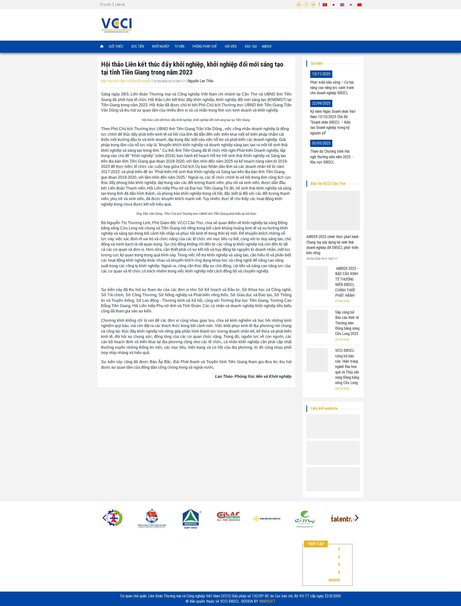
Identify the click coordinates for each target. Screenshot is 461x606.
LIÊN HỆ (120, 4)
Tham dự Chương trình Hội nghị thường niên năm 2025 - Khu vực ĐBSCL (331, 156)
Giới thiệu (116, 46)
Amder (267, 46)
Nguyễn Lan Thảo (200, 81)
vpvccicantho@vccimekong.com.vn (133, 564)
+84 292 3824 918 (128, 553)
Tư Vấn (179, 46)
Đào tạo (251, 46)
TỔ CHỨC (105, 4)
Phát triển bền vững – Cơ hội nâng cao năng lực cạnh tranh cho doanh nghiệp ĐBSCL (332, 87)
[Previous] (105, 518)
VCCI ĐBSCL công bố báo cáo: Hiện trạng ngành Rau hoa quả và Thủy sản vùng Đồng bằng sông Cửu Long (347, 366)
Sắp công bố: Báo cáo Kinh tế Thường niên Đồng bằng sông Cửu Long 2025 (347, 323)
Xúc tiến (138, 46)
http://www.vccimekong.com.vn (134, 570)
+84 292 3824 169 (118, 559)
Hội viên (231, 46)
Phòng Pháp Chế (205, 46)
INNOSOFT (267, 601)
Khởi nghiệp (161, 46)
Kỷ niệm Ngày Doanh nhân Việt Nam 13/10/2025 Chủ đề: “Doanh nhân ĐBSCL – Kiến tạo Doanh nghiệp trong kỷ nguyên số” (333, 122)
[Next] (356, 518)
